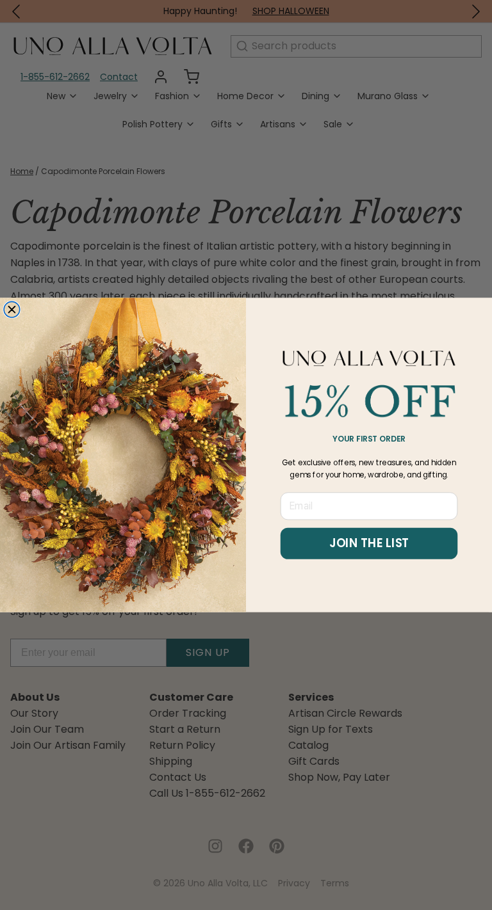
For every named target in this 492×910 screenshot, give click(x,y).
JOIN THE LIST (369, 543)
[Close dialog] (12, 309)
